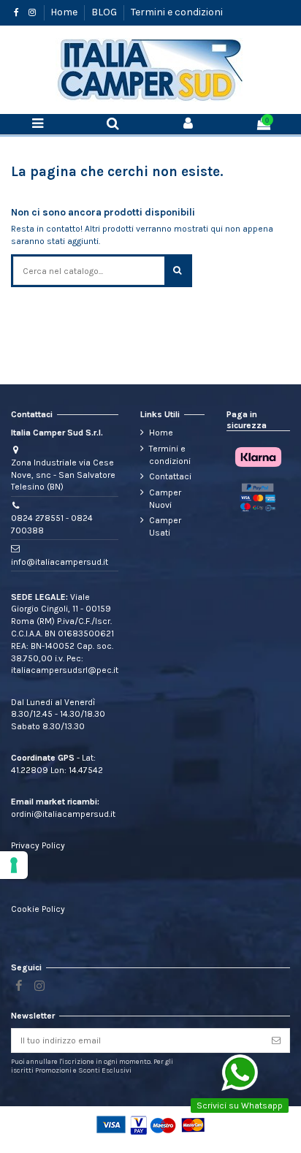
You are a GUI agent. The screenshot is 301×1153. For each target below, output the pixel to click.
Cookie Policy (38, 909)
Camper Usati (165, 526)
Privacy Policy (38, 845)
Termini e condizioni (177, 12)
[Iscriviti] (276, 1040)
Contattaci (170, 476)
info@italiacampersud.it (59, 562)
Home (65, 12)
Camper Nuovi (165, 498)
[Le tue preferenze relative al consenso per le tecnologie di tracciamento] (14, 865)
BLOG (105, 12)
